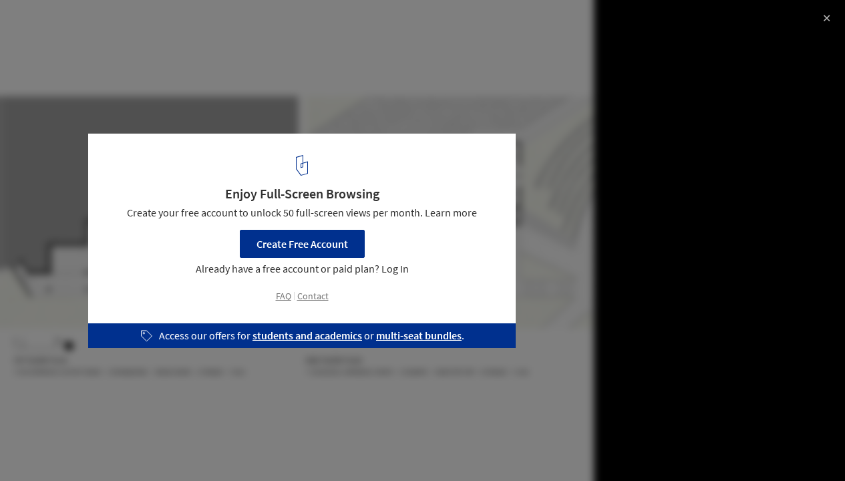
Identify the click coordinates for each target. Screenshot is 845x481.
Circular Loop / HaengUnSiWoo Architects (154, 24)
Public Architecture (61, 447)
